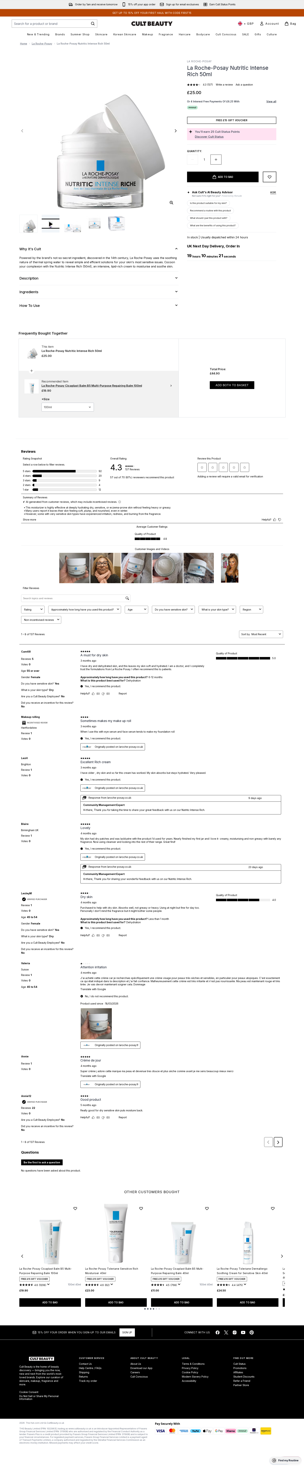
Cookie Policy (190, 1372)
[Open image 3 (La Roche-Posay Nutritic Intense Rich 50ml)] (94, 223)
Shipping (84, 1372)
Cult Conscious (139, 1376)
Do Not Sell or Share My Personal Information (39, 1397)
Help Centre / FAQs (90, 1368)
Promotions (240, 1368)
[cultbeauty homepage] (152, 23)
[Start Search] (93, 24)
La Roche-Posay (42, 43)
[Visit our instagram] (234, 1332)
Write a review (224, 84)
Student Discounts (243, 1376)
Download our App (141, 1368)
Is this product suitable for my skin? (208, 203)
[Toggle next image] (176, 131)
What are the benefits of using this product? (213, 225)
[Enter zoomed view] (171, 202)
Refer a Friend (241, 1380)
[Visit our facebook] (217, 1332)
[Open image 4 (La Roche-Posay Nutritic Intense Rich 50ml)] (116, 223)
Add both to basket (232, 385)
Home (23, 43)
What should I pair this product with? (208, 218)
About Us (135, 1363)
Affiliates (238, 1372)
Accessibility (189, 1380)
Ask (273, 192)
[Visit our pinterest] (251, 1332)
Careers (135, 1372)
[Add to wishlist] (269, 177)
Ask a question (244, 84)
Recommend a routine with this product (210, 210)
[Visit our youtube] (243, 1332)
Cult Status (239, 1363)
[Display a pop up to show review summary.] (49, 1285)
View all (271, 101)
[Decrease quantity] (192, 160)
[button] (285, 1460)
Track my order (88, 1380)
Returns (83, 1376)
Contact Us (85, 1363)
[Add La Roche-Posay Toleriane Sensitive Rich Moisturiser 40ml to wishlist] (141, 1208)
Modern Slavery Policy (195, 1376)
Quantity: (194, 151)
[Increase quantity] (215, 160)
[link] (269, 23)
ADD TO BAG (50, 1302)
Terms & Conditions (193, 1363)
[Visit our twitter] (226, 1332)
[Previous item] (22, 1256)
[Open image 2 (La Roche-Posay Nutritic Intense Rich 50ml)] (72, 223)
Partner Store (241, 1385)
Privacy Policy (190, 1368)
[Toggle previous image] (22, 131)
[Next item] (282, 1256)
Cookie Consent (28, 1392)
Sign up (127, 1332)
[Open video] (50, 223)
